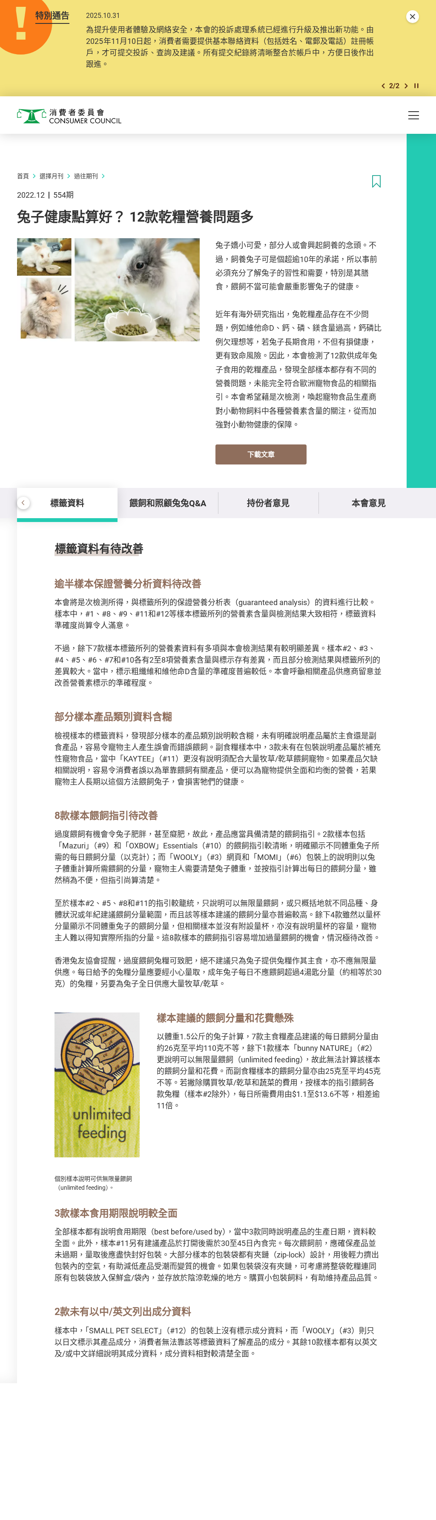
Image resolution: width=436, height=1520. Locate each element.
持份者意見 (268, 503)
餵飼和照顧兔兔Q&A (167, 503)
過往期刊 (86, 176)
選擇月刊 (51, 176)
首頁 (23, 176)
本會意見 (369, 503)
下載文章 (261, 454)
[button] (383, 86)
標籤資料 (67, 503)
